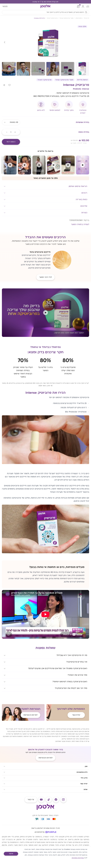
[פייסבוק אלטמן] (56, 800)
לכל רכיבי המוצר (45, 277)
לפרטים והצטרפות (30, 715)
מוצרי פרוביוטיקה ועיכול (64, 80)
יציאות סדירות (82, 80)
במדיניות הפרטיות (78, 858)
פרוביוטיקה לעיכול (44, 80)
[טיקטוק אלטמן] (49, 800)
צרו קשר (30, 799)
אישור (11, 854)
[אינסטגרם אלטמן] (63, 800)
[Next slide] (4, 42)
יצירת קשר (76, 715)
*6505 (4, 6)
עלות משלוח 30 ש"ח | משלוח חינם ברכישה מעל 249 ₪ (45, 2)
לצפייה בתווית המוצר (80, 224)
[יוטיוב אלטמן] (41, 800)
